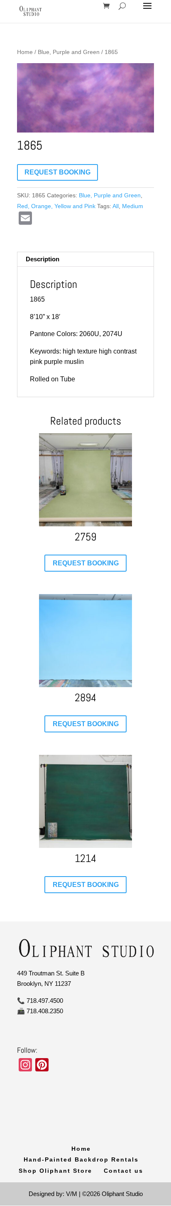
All (115, 206)
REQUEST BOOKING (57, 172)
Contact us (123, 1170)
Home (25, 52)
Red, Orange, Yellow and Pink (56, 206)
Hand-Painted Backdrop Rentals (81, 1159)
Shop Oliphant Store (55, 1170)
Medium (132, 206)
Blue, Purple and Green (69, 52)
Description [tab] (42, 259)
